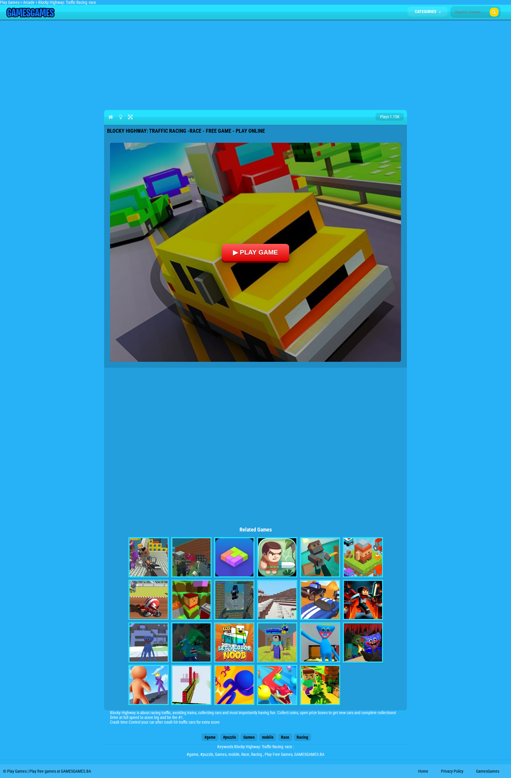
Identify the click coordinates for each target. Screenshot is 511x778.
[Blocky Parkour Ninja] (320, 557)
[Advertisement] (255, 63)
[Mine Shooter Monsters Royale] (363, 642)
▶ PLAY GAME (255, 252)
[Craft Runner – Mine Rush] (320, 685)
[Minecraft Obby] (363, 600)
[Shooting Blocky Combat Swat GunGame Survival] (191, 557)
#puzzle (229, 737)
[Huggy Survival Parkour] (320, 642)
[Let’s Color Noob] (234, 642)
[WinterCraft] (277, 600)
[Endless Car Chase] (320, 600)
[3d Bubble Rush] (234, 685)
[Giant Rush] (149, 685)
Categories (426, 11)
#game (210, 737)
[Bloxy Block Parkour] (191, 685)
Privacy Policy (452, 771)
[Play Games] (30, 16)
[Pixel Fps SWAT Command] (234, 600)
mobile (268, 737)
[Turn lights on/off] (120, 116)
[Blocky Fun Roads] (363, 557)
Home (423, 771)
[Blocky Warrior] (277, 557)
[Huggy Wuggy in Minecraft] (149, 642)
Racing (302, 737)
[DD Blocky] (234, 557)
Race (285, 737)
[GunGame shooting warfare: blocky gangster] (149, 557)
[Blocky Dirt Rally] (149, 600)
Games (249, 737)
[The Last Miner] (191, 642)
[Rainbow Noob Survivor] (277, 642)
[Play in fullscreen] (130, 116)
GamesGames (487, 771)
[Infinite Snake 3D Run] (277, 685)
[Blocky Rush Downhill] (191, 600)
